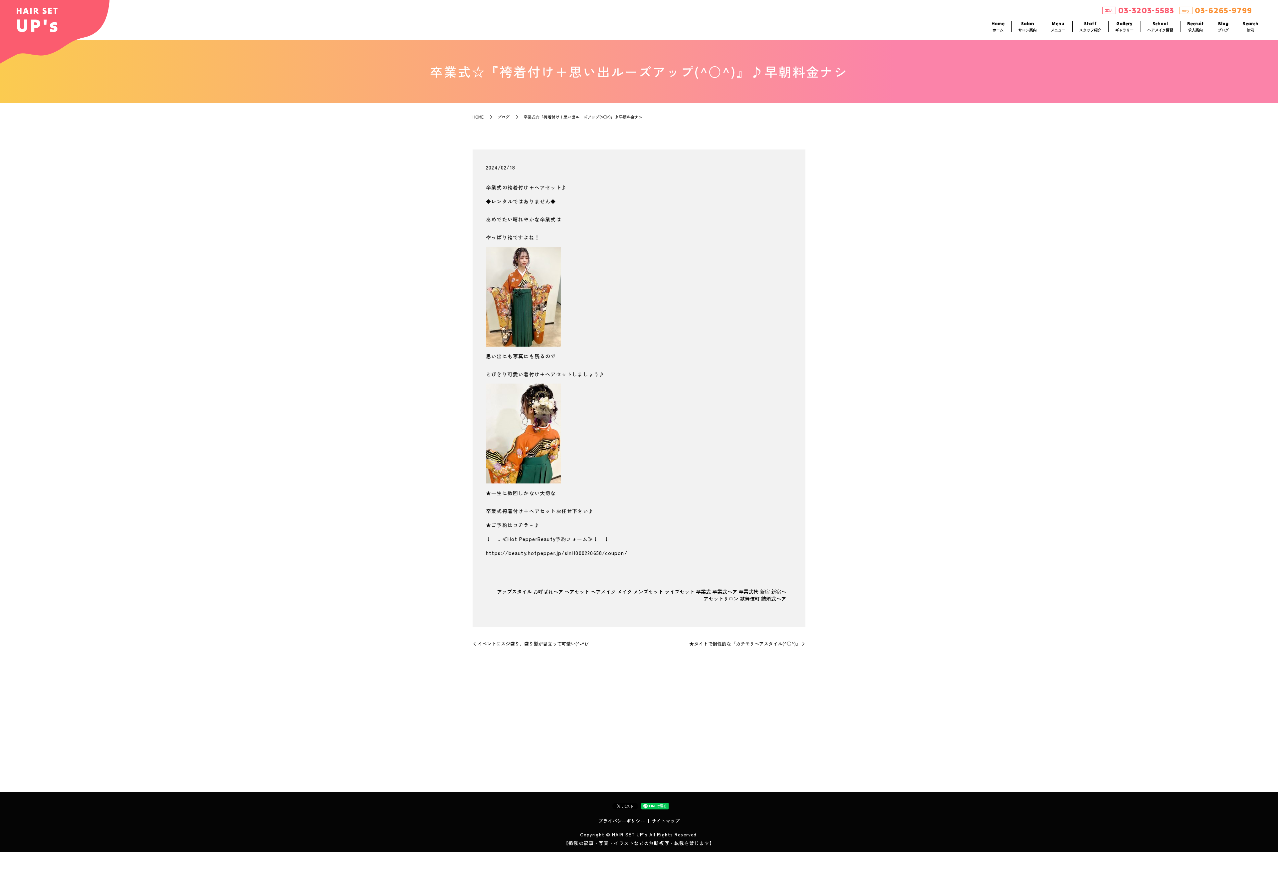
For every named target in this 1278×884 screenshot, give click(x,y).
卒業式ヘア (724, 591)
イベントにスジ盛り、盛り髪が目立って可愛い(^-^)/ (533, 644)
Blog (1223, 26)
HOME (478, 117)
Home (997, 26)
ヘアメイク (603, 591)
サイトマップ (666, 820)
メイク (624, 591)
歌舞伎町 (750, 598)
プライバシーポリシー (621, 820)
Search (1250, 26)
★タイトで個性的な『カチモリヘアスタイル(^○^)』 (744, 644)
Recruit (1195, 26)
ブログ (504, 117)
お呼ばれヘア (548, 591)
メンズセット (648, 591)
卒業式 (703, 591)
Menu (1058, 26)
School (1160, 26)
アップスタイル (514, 591)
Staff (1090, 26)
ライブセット (680, 591)
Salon (1027, 26)
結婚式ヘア (773, 598)
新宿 (765, 591)
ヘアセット (576, 591)
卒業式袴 (748, 591)
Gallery (1124, 26)
